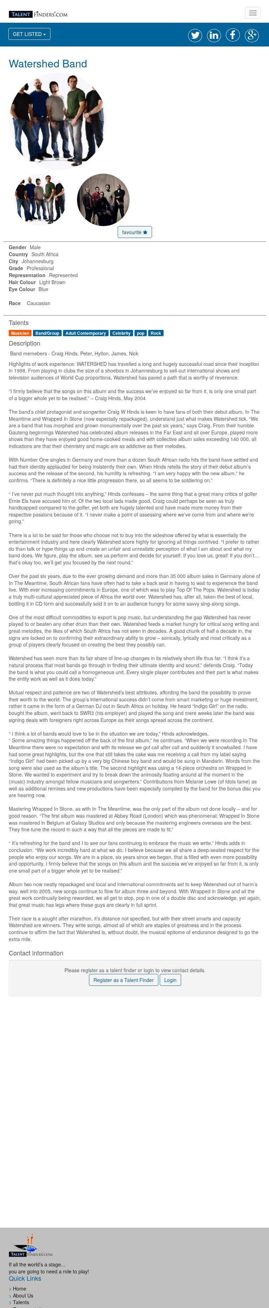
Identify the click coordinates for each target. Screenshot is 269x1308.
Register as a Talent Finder (124, 979)
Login (170, 979)
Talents (21, 1302)
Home (19, 1288)
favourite (132, 232)
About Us (23, 1295)
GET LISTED (31, 33)
